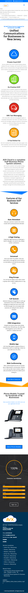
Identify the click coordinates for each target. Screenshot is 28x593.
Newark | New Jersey (9, 551)
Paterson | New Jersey (10, 556)
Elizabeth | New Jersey (10, 558)
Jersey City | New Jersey (10, 554)
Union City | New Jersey (10, 547)
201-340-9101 (9, 533)
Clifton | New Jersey (9, 562)
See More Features (14, 379)
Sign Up (14, 504)
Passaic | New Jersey (9, 549)
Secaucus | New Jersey (10, 564)
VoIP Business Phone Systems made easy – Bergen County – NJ (13, 571)
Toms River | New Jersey (10, 560)
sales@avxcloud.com (10, 535)
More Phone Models (14, 447)
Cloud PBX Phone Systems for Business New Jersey (14, 575)
